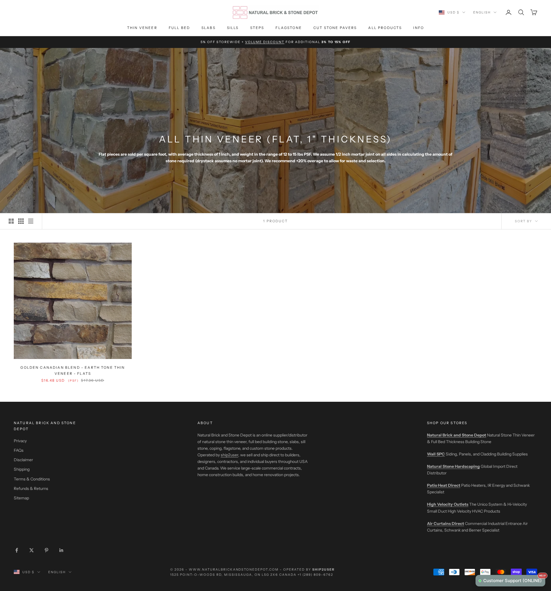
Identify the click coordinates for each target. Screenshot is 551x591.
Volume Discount (264, 42)
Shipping (22, 469)
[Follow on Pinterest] (46, 550)
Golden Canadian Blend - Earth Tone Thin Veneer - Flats (72, 370)
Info (418, 28)
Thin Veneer (142, 28)
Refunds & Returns (31, 488)
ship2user (229, 454)
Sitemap (21, 498)
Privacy (20, 440)
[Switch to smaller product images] (21, 221)
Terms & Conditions (32, 479)
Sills (233, 28)
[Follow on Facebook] (17, 550)
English (482, 12)
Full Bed (179, 28)
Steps (257, 28)
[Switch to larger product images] (11, 221)
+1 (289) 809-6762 (315, 575)
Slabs (208, 28)
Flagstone (289, 28)
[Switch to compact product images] (30, 221)
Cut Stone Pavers (335, 28)
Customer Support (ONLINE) (514, 579)
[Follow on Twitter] (31, 550)
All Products (385, 28)
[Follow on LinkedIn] (61, 550)
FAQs (19, 450)
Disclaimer (23, 459)
